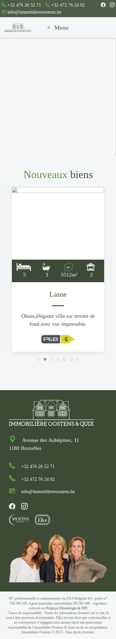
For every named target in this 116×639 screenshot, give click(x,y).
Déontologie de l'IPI (73, 608)
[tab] (38, 359)
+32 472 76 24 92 (68, 4)
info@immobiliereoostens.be (34, 12)
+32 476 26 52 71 (24, 4)
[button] (58, 27)
